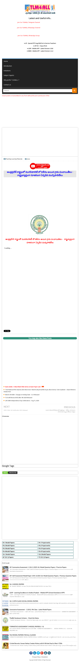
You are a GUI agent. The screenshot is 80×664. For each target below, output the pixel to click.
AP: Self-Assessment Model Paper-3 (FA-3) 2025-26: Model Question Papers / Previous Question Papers (43, 576)
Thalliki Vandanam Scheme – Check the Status (24, 618)
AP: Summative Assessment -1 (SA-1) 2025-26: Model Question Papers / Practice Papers (38, 567)
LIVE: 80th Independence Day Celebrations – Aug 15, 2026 (22, 401)
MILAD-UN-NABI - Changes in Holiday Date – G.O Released (22, 395)
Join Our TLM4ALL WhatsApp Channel (28, 28)
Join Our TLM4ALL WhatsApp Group (29, 35)
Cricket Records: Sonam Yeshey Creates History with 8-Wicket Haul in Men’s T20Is (36, 643)
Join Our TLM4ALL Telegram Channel (28, 22)
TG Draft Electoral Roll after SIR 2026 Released (18, 397)
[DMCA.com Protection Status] (10, 473)
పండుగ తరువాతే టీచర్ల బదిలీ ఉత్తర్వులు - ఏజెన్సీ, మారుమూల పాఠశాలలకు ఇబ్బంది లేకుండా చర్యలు (60, 411)
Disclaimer (45, 657)
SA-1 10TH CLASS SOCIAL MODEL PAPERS (24, 601)
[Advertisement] (40, 111)
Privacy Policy (36, 657)
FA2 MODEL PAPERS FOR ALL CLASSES (23, 635)
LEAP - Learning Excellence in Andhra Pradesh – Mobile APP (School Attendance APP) (37, 593)
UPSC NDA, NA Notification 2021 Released (16, 410)
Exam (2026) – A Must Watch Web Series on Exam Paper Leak (23, 387)
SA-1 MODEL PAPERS (17, 584)
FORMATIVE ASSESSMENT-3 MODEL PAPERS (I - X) (27, 626)
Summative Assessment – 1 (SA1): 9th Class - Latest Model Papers (30, 609)
